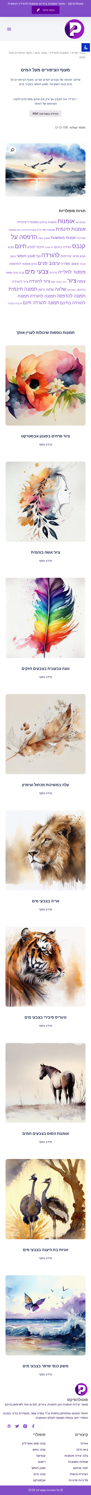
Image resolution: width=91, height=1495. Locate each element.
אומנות (66, 221)
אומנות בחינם (48, 222)
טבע (11, 247)
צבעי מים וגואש (15, 273)
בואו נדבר (82, 1449)
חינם (20, 246)
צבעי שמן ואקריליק (34, 1443)
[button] (9, 29)
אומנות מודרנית (46, 230)
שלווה (60, 289)
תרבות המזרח (15, 303)
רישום (42, 1462)
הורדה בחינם (62, 247)
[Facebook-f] (33, 1426)
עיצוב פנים (49, 263)
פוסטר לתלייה (71, 272)
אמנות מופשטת (63, 237)
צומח (81, 281)
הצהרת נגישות (79, 1474)
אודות (84, 1443)
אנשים (47, 238)
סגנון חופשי (26, 256)
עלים (34, 264)
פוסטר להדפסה (19, 263)
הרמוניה (49, 247)
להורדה (50, 255)
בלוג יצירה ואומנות (76, 1456)
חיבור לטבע (35, 247)
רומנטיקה (71, 290)
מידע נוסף (45, 444)
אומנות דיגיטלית (28, 222)
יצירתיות (66, 256)
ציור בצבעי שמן (58, 282)
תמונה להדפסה (71, 296)
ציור (71, 280)
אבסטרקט (80, 222)
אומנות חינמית (70, 229)
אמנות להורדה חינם (26, 230)
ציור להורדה (39, 281)
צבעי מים (41, 53)
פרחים (53, 272)
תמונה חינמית (22, 288)
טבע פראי (78, 256)
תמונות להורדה (59, 53)
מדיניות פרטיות (78, 1480)
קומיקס (41, 1456)
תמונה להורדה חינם (41, 303)
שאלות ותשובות (78, 1462)
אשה (40, 238)
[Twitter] (17, 1426)
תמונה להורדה (43, 296)
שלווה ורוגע (46, 289)
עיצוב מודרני (70, 263)
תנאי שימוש (80, 1468)
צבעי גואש (39, 1449)
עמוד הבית (78, 53)
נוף (38, 256)
